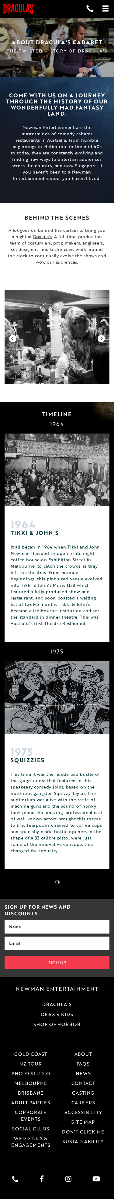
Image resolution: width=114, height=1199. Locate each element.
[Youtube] (97, 1179)
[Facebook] (43, 1179)
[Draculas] (18, 9)
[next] (101, 338)
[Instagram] (70, 1179)
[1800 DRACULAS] (17, 1179)
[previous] (12, 338)
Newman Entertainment (57, 989)
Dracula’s (42, 236)
